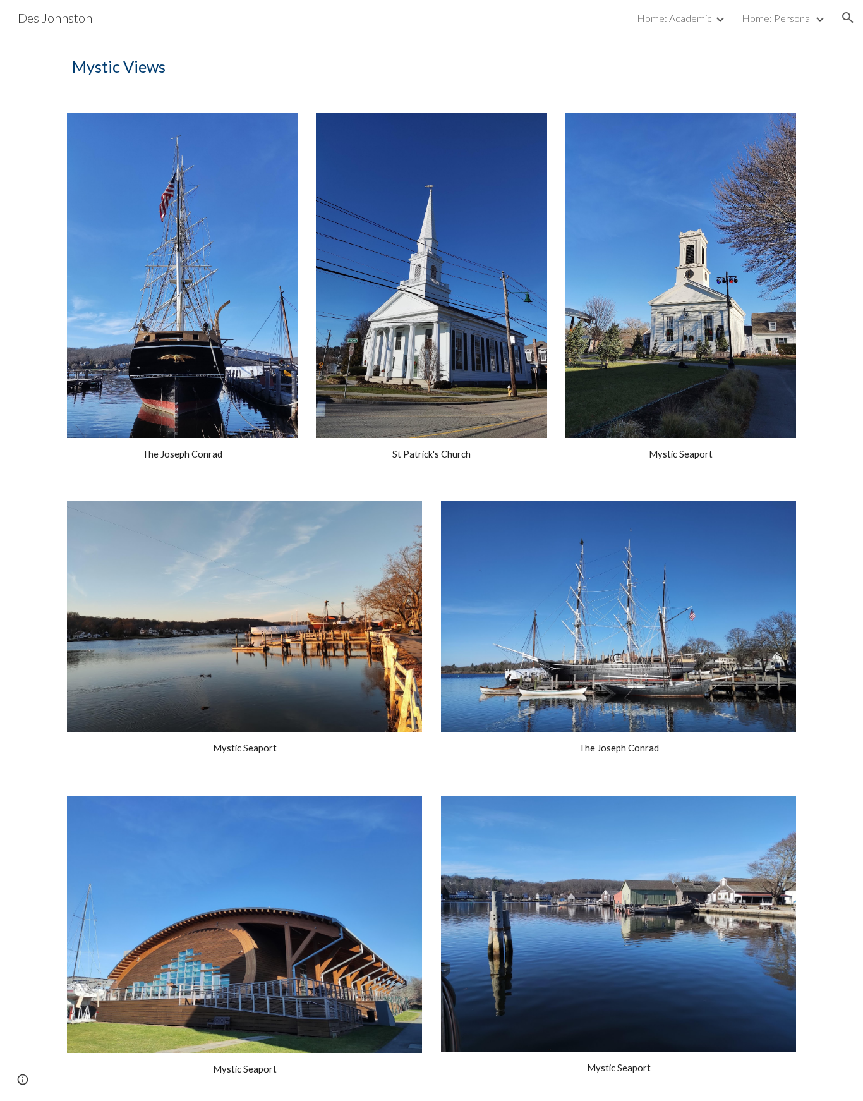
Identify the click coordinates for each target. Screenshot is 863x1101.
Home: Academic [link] (674, 18)
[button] (848, 18)
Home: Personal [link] (777, 18)
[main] (431, 67)
